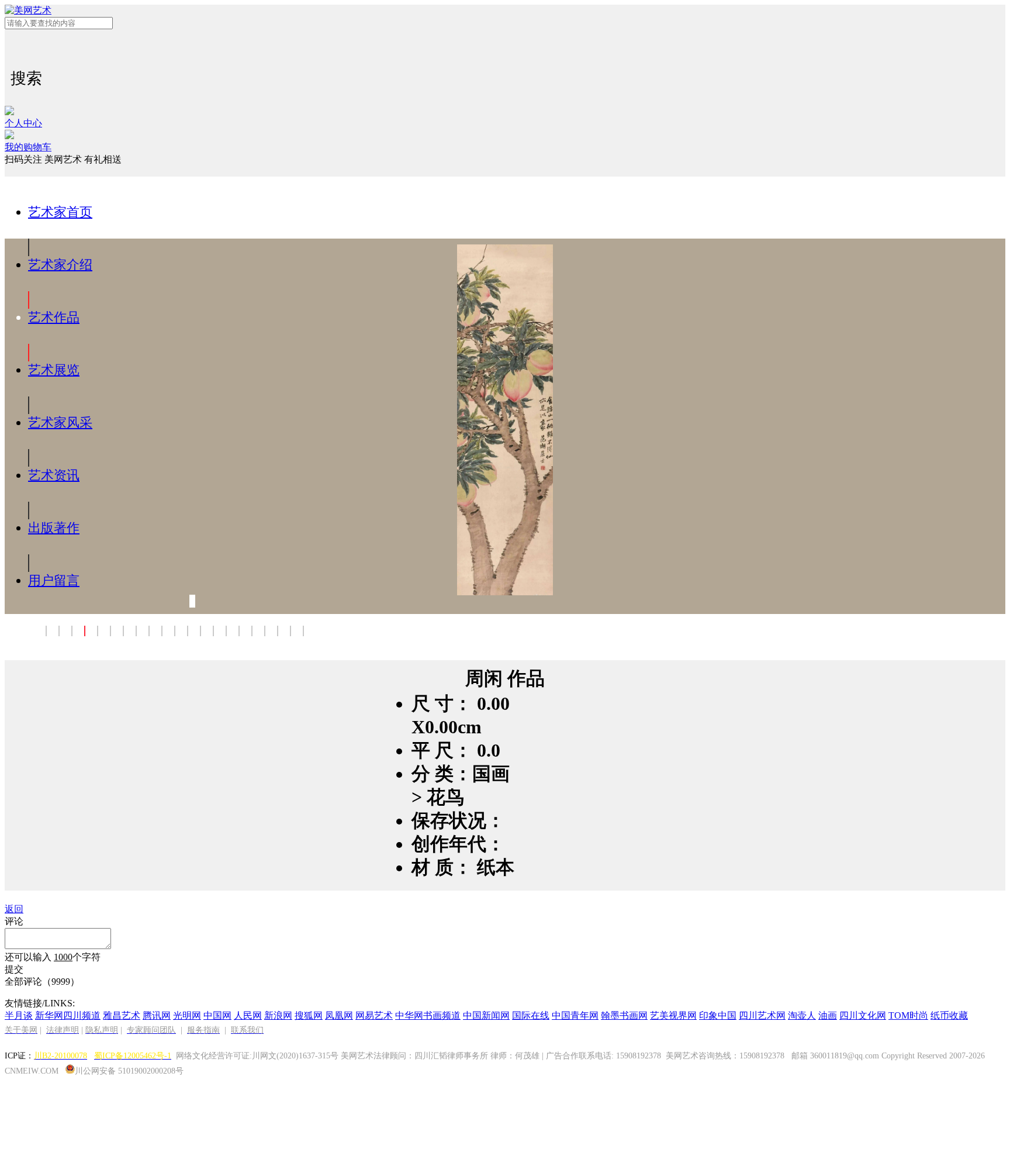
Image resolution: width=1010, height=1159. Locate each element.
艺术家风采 (60, 422)
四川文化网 (862, 1015)
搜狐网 (309, 1015)
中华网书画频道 (428, 1015)
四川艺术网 (762, 1015)
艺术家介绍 (60, 264)
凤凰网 (339, 1015)
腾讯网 (157, 1015)
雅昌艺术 (121, 1015)
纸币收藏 (949, 1015)
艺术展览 (53, 370)
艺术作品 (53, 317)
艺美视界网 (673, 1015)
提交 (14, 969)
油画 (827, 1015)
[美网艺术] (505, 11)
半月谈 (19, 1015)
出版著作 (53, 527)
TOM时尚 (908, 1015)
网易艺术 (374, 1015)
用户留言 (53, 580)
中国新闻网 (486, 1015)
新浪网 (278, 1015)
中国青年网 (575, 1015)
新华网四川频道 (68, 1015)
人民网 (248, 1015)
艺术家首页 (60, 212)
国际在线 (530, 1015)
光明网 (187, 1015)
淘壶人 (802, 1015)
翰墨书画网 (624, 1015)
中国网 (217, 1015)
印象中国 (717, 1015)
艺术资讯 (53, 475)
